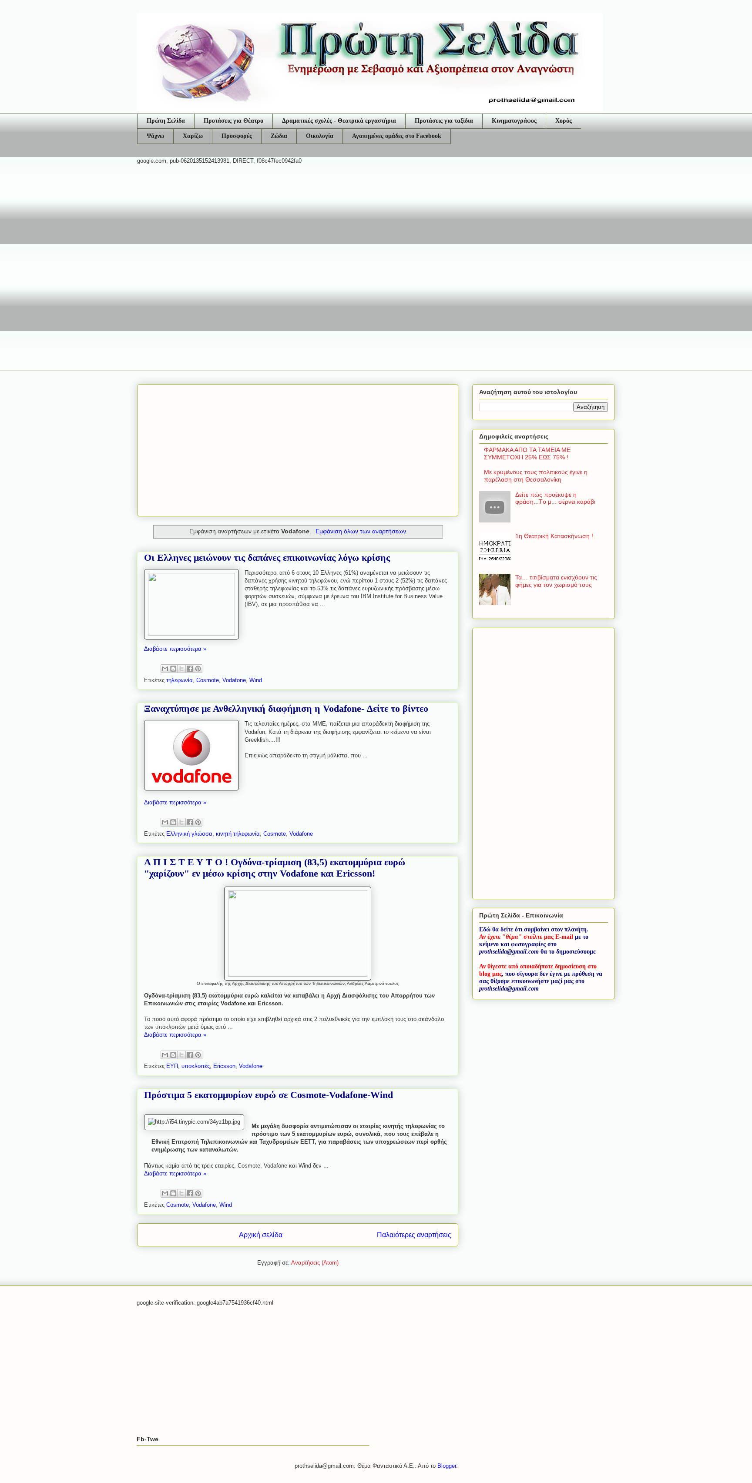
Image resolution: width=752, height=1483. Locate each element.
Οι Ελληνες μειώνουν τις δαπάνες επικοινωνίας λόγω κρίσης (267, 557)
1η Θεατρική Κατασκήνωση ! (554, 535)
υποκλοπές (195, 1066)
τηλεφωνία (179, 680)
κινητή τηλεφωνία (238, 833)
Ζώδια (279, 136)
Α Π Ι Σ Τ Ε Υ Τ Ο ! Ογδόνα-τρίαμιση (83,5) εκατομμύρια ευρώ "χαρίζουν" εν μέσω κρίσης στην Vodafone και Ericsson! (274, 868)
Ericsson (224, 1066)
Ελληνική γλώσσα (189, 833)
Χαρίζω (193, 136)
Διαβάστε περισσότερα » (175, 649)
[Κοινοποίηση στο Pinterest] (198, 668)
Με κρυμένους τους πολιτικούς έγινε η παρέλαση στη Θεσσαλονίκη (536, 476)
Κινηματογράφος (514, 120)
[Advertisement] (376, 239)
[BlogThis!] (173, 668)
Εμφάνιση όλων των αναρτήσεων (361, 531)
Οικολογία (319, 136)
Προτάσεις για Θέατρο (233, 120)
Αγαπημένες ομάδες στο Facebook (396, 136)
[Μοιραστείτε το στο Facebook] (189, 668)
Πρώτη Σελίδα (166, 120)
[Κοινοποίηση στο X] (181, 668)
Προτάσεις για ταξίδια (444, 120)
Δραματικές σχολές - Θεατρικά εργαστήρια (339, 120)
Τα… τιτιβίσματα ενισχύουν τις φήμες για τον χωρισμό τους (556, 581)
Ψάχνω (155, 136)
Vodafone (234, 680)
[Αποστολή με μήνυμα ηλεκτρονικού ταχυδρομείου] (165, 668)
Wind (255, 680)
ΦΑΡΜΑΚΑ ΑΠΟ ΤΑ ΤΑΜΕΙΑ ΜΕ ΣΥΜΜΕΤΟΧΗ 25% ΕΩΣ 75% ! (527, 453)
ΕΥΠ (172, 1066)
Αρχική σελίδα (260, 1235)
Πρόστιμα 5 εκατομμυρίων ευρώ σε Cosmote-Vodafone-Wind (268, 1094)
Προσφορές (237, 136)
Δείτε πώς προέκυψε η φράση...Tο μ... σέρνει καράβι (555, 498)
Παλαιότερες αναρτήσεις (414, 1235)
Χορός (563, 120)
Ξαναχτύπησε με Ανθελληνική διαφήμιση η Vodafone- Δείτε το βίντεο (286, 708)
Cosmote (207, 680)
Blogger (446, 1466)
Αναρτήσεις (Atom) (315, 1262)
